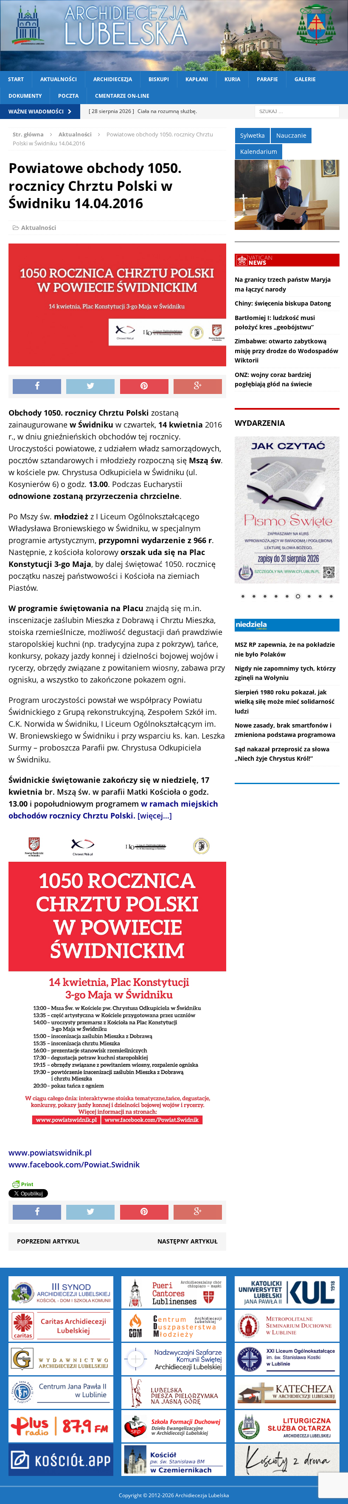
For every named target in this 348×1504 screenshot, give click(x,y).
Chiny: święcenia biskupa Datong (283, 303)
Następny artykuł (187, 1241)
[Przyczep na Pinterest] (144, 386)
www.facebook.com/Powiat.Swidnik (74, 1164)
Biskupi (159, 79)
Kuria (232, 79)
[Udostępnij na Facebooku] (37, 386)
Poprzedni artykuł (48, 1241)
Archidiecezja (112, 79)
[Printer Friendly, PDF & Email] (22, 1184)
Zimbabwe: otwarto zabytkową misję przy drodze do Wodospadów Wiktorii (286, 350)
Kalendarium (258, 151)
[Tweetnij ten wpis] (90, 386)
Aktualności (58, 79)
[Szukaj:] (297, 111)
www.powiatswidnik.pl (50, 1152)
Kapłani (196, 79)
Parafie (267, 79)
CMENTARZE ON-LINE (122, 95)
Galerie (305, 79)
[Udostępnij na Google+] (198, 386)
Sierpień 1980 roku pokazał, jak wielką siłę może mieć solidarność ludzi (284, 701)
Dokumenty (25, 95)
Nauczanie (291, 135)
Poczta (68, 95)
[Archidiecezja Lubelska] (174, 35)
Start (16, 79)
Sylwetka (252, 135)
